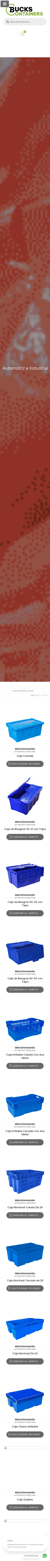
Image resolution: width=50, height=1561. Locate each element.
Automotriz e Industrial (25, 751)
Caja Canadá (25, 756)
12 (37, 695)
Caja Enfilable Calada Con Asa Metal (25, 1056)
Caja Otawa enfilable (25, 1426)
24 (40, 695)
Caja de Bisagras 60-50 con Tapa (25, 980)
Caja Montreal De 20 (25, 1353)
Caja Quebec (25, 1499)
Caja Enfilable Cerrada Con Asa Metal (25, 1132)
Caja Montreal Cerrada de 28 (25, 1280)
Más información (25, 749)
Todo (45, 695)
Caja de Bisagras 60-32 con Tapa (25, 903)
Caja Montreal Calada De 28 (25, 1207)
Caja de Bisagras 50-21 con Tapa (25, 829)
